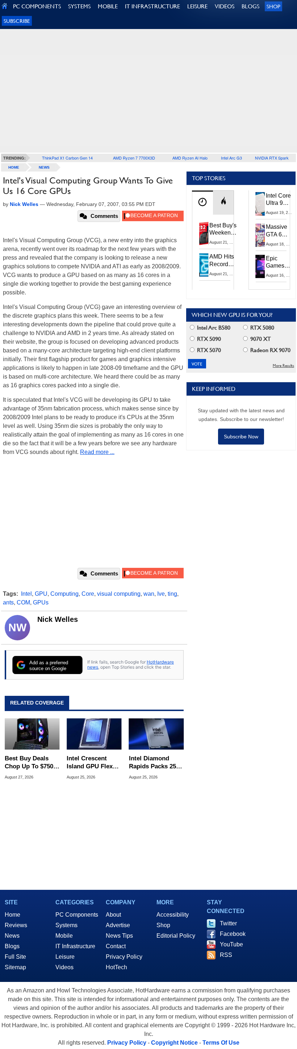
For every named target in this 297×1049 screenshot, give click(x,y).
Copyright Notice (174, 1043)
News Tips (119, 936)
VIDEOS (224, 6)
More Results (283, 365)
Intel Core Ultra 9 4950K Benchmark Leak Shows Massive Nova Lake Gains (280, 200)
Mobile (64, 936)
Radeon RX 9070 (269, 350)
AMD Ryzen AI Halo (190, 158)
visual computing (119, 594)
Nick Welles (57, 619)
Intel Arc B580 (213, 327)
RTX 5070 (208, 350)
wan (148, 594)
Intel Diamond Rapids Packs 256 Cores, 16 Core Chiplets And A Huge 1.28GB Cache (154, 763)
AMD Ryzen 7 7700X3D (134, 158)
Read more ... (97, 452)
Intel (26, 594)
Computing (64, 594)
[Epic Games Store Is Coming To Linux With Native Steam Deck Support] (260, 266)
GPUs (41, 602)
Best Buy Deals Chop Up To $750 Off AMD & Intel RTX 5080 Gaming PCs (30, 763)
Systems (66, 925)
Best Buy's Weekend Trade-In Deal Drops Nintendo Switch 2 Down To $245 (223, 229)
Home (12, 915)
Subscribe (17, 21)
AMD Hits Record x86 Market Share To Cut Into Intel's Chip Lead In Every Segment (223, 260)
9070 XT (260, 338)
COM (23, 602)
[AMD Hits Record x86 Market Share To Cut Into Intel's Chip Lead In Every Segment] (204, 264)
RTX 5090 (208, 338)
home (13, 167)
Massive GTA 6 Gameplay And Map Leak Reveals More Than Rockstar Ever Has (280, 231)
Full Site (15, 957)
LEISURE (197, 6)
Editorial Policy (175, 936)
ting (172, 594)
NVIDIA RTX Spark (272, 158)
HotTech (116, 967)
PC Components (76, 915)
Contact (116, 946)
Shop (273, 6)
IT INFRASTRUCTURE (152, 6)
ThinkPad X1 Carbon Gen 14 (67, 158)
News (44, 167)
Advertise (118, 925)
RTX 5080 (261, 327)
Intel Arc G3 (231, 158)
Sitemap (15, 967)
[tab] (202, 202)
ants (8, 602)
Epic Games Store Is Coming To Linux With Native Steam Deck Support (280, 262)
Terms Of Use (220, 1043)
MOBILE (108, 6)
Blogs (12, 946)
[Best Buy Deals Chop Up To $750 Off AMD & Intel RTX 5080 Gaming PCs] (32, 733)
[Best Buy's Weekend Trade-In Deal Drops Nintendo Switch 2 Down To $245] (204, 233)
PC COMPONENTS (37, 6)
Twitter (228, 923)
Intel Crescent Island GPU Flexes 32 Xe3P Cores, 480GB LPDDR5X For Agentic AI (93, 763)
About (113, 915)
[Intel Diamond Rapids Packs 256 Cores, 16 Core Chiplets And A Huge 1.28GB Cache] (156, 733)
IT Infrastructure (75, 946)
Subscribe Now (241, 436)
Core (87, 594)
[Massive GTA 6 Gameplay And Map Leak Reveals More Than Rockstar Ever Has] (260, 235)
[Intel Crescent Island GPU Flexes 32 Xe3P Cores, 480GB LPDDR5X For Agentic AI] (94, 733)
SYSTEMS (79, 6)
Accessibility (172, 915)
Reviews (16, 925)
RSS (226, 955)
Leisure (65, 957)
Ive (161, 594)
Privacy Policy (124, 957)
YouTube (231, 944)
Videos (64, 967)
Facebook (233, 934)
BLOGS (250, 6)
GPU (41, 594)
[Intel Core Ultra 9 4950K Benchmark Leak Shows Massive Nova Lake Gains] (260, 203)
